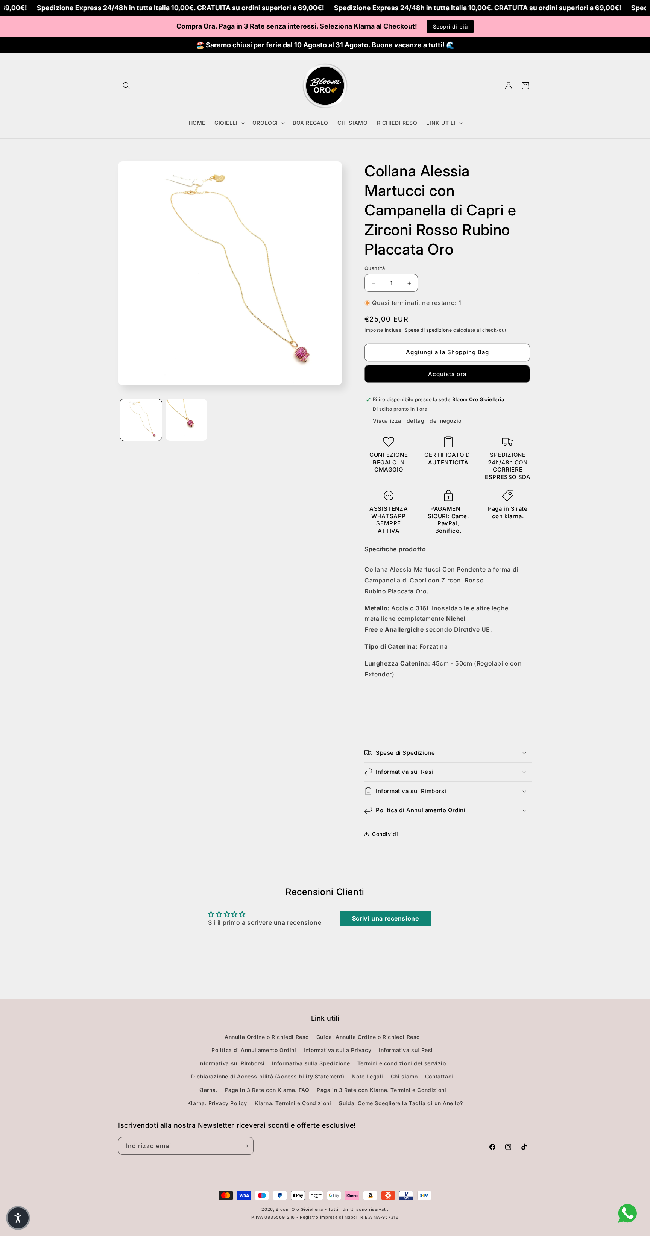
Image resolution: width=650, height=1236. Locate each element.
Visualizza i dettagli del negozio (417, 420)
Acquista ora (447, 374)
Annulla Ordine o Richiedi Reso (267, 1037)
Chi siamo (404, 1076)
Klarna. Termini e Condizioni (293, 1103)
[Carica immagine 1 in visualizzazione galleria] (141, 420)
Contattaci (439, 1076)
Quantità (374, 268)
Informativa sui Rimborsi (231, 1063)
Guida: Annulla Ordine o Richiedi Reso (368, 1037)
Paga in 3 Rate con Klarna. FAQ (267, 1090)
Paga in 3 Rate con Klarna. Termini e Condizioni (381, 1090)
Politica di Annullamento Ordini (253, 1050)
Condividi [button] (385, 834)
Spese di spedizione (428, 330)
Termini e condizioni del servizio (401, 1063)
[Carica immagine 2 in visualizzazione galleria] (186, 420)
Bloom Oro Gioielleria (299, 1209)
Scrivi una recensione (385, 918)
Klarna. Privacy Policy (217, 1103)
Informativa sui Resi (406, 1050)
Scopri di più (450, 26)
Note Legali (367, 1076)
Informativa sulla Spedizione (311, 1063)
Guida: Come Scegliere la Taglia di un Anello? (401, 1103)
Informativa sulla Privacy (337, 1050)
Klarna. (207, 1090)
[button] (126, 85)
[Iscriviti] (245, 1146)
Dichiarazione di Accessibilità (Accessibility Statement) (268, 1076)
